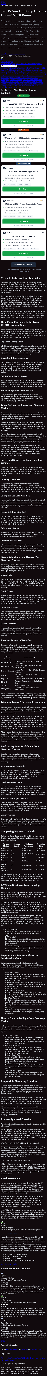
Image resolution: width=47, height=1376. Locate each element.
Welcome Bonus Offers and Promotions (29, 76)
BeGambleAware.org (23, 271)
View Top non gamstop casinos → (13, 54)
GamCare (23, 1349)
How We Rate (40, 1358)
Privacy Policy (6, 1358)
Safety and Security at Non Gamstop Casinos (29, 72)
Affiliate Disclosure (27, 1358)
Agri (3, 2)
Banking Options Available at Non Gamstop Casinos (19, 78)
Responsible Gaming (8, 1360)
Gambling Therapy (35, 1349)
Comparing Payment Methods (11, 80)
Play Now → (23, 121)
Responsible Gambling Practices (13, 86)
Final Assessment (15, 87)
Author (3, 4)
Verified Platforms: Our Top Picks (13, 68)
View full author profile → (10, 1264)
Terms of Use (16, 1358)
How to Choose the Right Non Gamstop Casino (25, 84)
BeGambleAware (11, 1349)
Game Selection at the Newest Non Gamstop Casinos (20, 74)
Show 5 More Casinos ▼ (23, 264)
